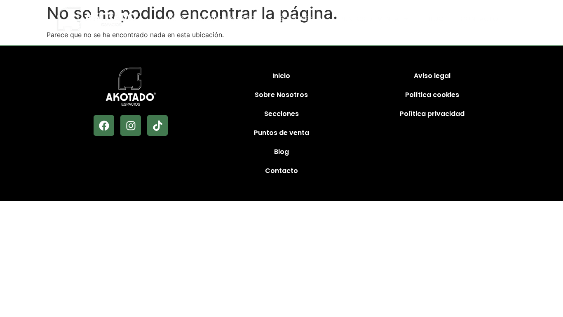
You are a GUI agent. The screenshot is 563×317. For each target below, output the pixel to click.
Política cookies (432, 94)
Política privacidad (432, 113)
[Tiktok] (157, 125)
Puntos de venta (369, 19)
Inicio (174, 19)
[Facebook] (104, 125)
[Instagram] (130, 125)
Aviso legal (432, 75)
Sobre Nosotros (229, 19)
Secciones (294, 19)
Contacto (479, 19)
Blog (435, 19)
